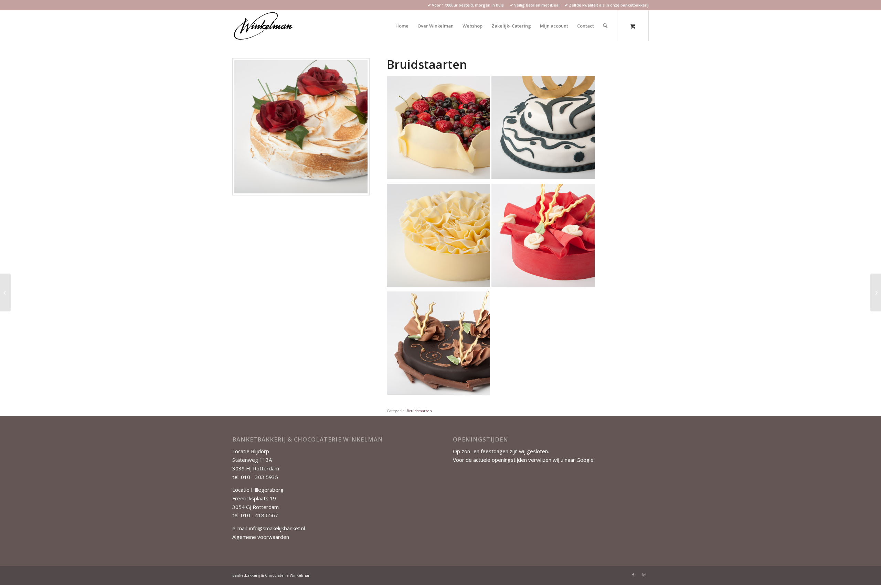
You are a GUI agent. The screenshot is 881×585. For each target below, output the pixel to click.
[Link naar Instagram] (643, 575)
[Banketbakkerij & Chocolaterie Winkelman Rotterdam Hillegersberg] (264, 25)
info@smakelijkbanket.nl (277, 528)
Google (585, 459)
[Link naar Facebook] (633, 575)
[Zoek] (605, 25)
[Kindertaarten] (875, 292)
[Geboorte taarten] (5, 292)
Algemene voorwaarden (260, 536)
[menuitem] (402, 25)
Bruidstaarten (419, 410)
